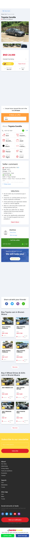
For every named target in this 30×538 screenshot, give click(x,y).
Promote (8, 63)
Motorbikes (4, 485)
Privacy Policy (5, 468)
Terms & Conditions (6, 471)
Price (6, 117)
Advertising (4, 466)
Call (27, 130)
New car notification (15, 520)
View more (15, 367)
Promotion (4, 473)
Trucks (3, 487)
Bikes (2, 496)
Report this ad (21, 63)
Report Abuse (15, 222)
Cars (2, 482)
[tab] (15, 59)
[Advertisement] (15, 89)
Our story (3, 464)
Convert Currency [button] (8, 59)
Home (2, 14)
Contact (3, 475)
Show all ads (13, 232)
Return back (7, 11)
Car (6, 14)
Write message (13, 235)
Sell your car (15, 259)
